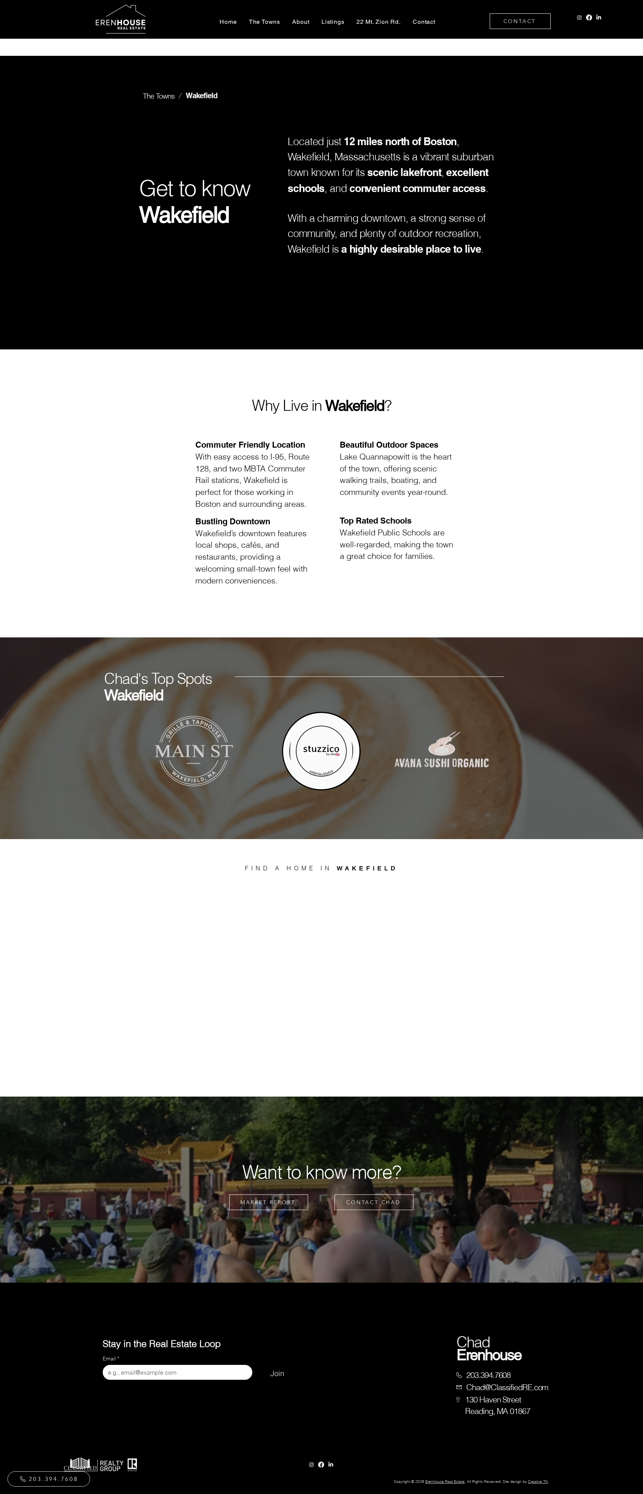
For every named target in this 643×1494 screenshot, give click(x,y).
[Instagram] (579, 17)
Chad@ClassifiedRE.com (507, 1387)
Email (111, 1359)
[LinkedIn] (599, 17)
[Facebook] (589, 17)
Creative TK (538, 1481)
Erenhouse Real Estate (445, 1481)
